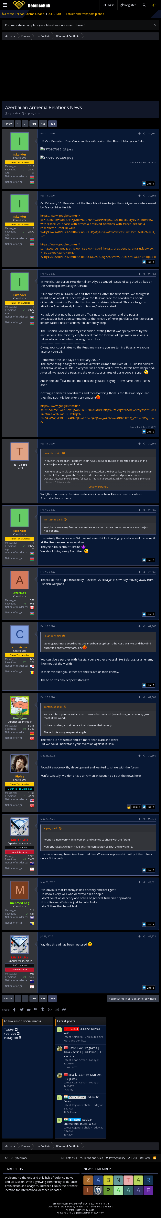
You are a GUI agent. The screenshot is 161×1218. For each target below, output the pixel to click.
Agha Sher (14, 113)
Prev (9, 123)
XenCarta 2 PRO (65, 1212)
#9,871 (152, 882)
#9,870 (152, 819)
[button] (5, 5)
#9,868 (152, 697)
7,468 (31, 859)
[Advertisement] (80, 71)
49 (24, 859)
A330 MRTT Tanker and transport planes (45, 14)
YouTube (10, 1033)
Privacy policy (117, 1158)
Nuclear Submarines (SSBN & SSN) (81, 1122)
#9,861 (152, 133)
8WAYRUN (99, 1212)
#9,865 (152, 510)
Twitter (9, 1029)
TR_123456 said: (53, 519)
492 (34, 123)
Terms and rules (93, 1158)
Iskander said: (52, 453)
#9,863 (152, 274)
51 (24, 796)
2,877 (31, 169)
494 (52, 123)
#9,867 (152, 626)
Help (134, 1158)
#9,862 (152, 195)
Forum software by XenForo (80, 1203)
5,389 (31, 728)
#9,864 (152, 443)
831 (32, 913)
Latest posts (66, 1021)
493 (43, 123)
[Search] (144, 5)
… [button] (25, 123)
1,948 (31, 603)
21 (24, 169)
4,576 (31, 796)
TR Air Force (70, 1067)
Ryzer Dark (20, 1158)
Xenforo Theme (81, 1209)
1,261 (31, 662)
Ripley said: (51, 828)
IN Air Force (70, 1112)
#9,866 (152, 572)
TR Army (68, 1089)
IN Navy (68, 1134)
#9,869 (152, 755)
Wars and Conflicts (75, 1040)
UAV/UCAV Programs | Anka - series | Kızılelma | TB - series (83, 1052)
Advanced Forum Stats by (80, 1206)
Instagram (11, 1038)
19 (24, 728)
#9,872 (152, 936)
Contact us (70, 1158)
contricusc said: (53, 707)
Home (147, 1158)
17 (24, 662)
